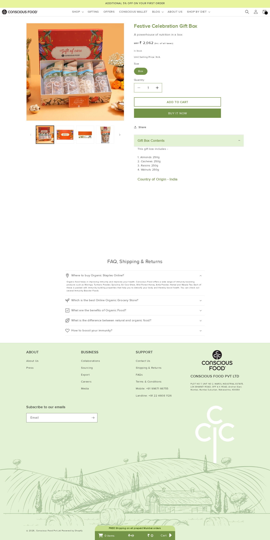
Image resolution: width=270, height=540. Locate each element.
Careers (86, 381)
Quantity (139, 80)
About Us (32, 361)
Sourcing (87, 367)
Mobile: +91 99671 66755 (152, 388)
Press (30, 367)
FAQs (139, 374)
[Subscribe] (93, 417)
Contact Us (143, 361)
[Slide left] (30, 134)
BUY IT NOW (177, 113)
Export (85, 374)
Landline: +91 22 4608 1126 (154, 395)
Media (85, 388)
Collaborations (90, 361)
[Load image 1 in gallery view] (45, 135)
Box (140, 71)
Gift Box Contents (151, 140)
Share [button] (142, 127)
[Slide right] (119, 134)
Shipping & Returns (149, 367)
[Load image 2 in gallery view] (65, 135)
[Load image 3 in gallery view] (85, 135)
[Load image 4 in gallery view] (105, 135)
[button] (77, 12)
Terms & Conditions (149, 381)
